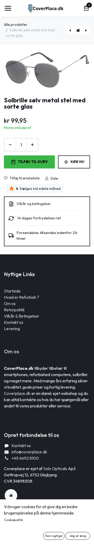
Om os (10, 303)
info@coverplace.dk (29, 451)
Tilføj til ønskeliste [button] (25, 178)
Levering (12, 328)
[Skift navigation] (8, 8)
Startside (12, 291)
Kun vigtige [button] (53, 536)
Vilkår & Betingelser (21, 316)
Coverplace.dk (17, 393)
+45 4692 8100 (25, 458)
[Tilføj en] (32, 144)
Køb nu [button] (77, 161)
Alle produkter (15, 24)
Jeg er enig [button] (77, 536)
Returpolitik (14, 309)
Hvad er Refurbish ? (21, 297)
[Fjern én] (10, 144)
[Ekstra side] (11, 495)
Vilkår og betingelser (33, 203)
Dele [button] (54, 178)
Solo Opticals (55, 468)
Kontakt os (13, 322)
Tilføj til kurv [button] (33, 161)
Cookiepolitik (13, 520)
